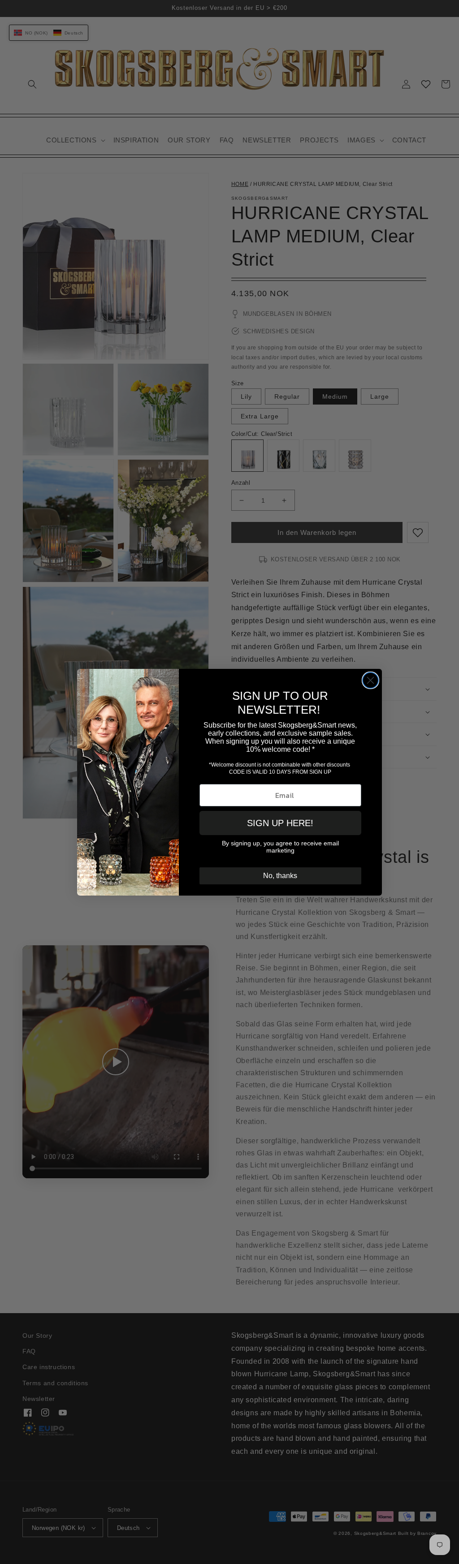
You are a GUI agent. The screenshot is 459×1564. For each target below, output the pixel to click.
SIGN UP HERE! (280, 823)
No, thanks (280, 875)
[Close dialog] (370, 680)
